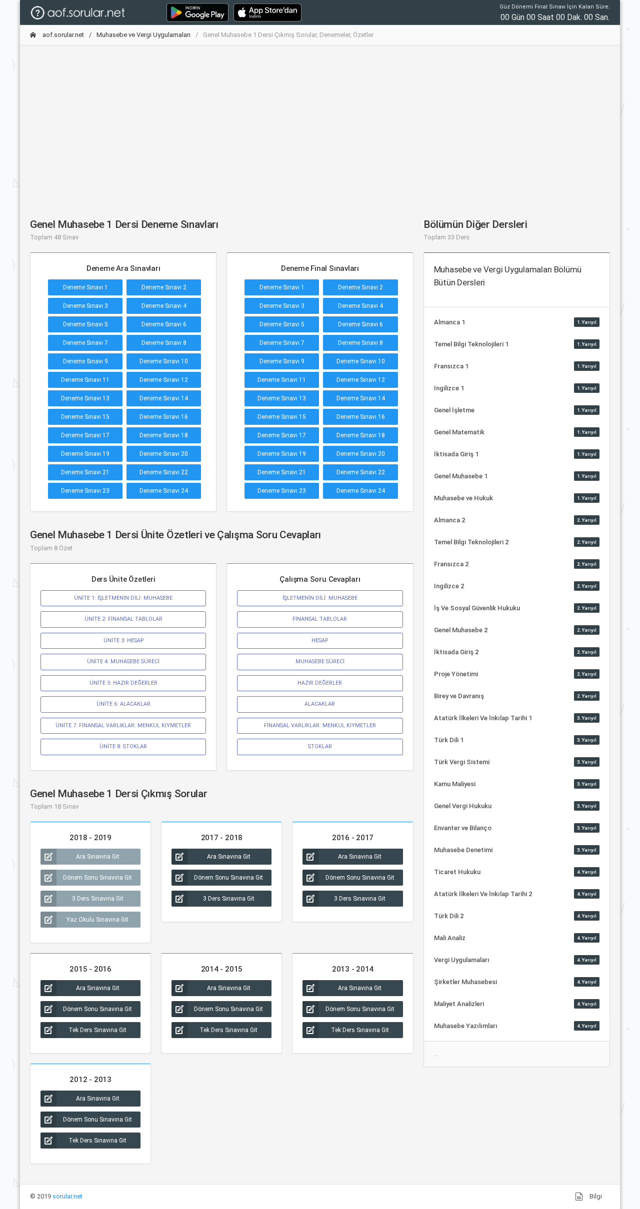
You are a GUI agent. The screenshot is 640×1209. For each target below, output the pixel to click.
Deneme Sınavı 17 (85, 435)
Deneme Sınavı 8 (164, 342)
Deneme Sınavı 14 (164, 398)
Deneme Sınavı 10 (164, 361)
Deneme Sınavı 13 (85, 398)
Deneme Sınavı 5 (85, 324)
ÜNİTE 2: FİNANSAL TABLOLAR (123, 619)
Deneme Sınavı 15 (85, 416)
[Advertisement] (320, 123)
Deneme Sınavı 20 (164, 453)
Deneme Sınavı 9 (85, 361)
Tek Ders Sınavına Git (97, 1030)
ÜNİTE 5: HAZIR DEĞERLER (124, 683)
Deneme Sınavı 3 (85, 305)
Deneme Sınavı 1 (85, 287)
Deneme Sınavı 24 (164, 490)
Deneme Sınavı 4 (164, 305)
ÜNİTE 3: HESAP (124, 640)
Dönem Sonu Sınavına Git (97, 877)
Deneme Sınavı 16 (164, 416)
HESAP (320, 640)
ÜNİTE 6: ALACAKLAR (123, 704)
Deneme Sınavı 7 (85, 342)
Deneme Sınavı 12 (164, 379)
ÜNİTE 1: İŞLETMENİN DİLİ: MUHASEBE (123, 598)
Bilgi (595, 1196)
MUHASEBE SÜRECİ (320, 661)
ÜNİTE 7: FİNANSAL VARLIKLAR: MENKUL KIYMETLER (123, 725)
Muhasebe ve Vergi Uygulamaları (143, 34)
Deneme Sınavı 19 (85, 453)
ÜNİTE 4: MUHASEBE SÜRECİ (123, 661)
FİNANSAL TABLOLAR (319, 619)
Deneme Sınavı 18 (164, 435)
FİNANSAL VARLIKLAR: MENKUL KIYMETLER (320, 725)
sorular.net (67, 1196)
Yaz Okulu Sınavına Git (97, 919)
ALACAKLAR (319, 704)
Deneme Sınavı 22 (164, 472)
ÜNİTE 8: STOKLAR (123, 746)
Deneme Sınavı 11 (85, 379)
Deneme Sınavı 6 (164, 324)
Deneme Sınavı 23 (85, 490)
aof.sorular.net (62, 34)
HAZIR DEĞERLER (320, 683)
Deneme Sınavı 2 (164, 287)
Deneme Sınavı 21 (85, 472)
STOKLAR (320, 746)
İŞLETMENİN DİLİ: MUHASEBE (320, 598)
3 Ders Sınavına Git (98, 898)
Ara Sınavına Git (98, 856)
